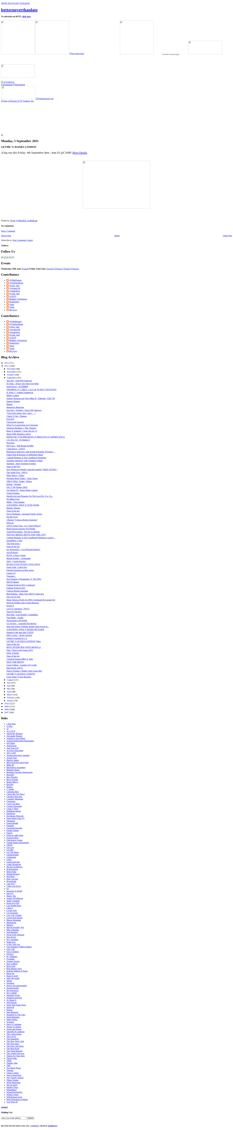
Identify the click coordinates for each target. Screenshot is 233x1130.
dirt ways (13, 310)
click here (26, 16)
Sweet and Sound (13, 1029)
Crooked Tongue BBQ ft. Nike (19, 659)
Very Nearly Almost (14, 1078)
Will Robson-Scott (14, 1097)
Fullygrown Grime (14, 840)
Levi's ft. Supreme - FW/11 (18, 609)
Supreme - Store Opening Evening (21, 463)
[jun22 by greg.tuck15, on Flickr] (66, 269)
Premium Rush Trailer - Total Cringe (22, 478)
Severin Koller (12, 988)
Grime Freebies (13, 493)
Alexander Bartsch (14, 736)
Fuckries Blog (12, 838)
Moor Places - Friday (15, 475)
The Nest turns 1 (13, 543)
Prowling (10, 443)
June (9, 686)
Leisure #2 (11, 573)
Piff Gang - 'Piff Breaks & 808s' (20, 446)
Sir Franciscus (12, 990)
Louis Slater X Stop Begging (18, 677)
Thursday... (11, 576)
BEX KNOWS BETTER (17, 763)
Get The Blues (12, 852)
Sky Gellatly (11, 993)
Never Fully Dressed (15, 935)
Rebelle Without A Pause (17, 971)
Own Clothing (12, 952)
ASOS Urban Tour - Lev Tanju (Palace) (23, 526)
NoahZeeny (14, 302)
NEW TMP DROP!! (15, 662)
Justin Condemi (13, 901)
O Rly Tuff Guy (13, 944)
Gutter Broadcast (13, 864)
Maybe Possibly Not (15, 927)
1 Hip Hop (11, 724)
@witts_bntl (14, 294)
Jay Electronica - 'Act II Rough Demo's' (23, 549)
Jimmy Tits (11, 896)
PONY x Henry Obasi (15, 555)
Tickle (13, 220)
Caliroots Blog (12, 792)
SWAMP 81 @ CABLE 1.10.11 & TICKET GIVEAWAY (31, 389)
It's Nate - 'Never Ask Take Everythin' (22, 384)
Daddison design (13, 811)
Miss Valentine (12, 930)
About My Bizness (14, 733)
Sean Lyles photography (16, 985)
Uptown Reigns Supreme (17, 591)
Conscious (10, 801)
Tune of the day (13, 511)
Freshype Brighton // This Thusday (21, 428)
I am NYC (11, 884)
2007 (6, 712)
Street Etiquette (12, 1017)
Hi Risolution (12, 869)
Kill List (9, 523)
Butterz (9, 787)
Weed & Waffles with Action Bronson (22, 603)
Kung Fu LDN (12, 903)
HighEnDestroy (13, 874)
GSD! (9, 859)
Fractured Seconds (14, 828)
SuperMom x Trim (14, 540)
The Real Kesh (12, 1048)
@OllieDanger (15, 280)
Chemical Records (14, 796)
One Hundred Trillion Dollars (19, 947)
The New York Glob (15, 1041)
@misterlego (14, 291)
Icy (7, 889)
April (9, 692)
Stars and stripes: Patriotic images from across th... (27, 626)
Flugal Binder (12, 823)
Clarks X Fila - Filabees (16, 416)
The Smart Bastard (14, 1051)
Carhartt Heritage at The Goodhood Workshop (26, 458)
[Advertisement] (20, 119)
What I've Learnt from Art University (22, 425)
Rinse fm (10, 973)
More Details (79, 152)
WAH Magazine (13, 1082)
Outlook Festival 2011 (15, 588)
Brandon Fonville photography (19, 772)
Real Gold (10, 966)
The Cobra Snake (13, 1034)
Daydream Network (14, 816)
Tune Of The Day (14, 612)
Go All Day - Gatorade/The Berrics (21, 623)
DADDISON (52, 1126)
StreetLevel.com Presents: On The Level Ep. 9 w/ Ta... (29, 496)
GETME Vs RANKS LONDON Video (23, 641)
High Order (11, 872)
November (11, 372)
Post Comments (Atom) (23, 240)
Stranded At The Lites (15, 1015)
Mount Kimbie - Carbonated (18, 558)
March (10, 695)
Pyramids (10, 959)
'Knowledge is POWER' (16, 620)
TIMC (9, 1061)
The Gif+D (11, 1036)
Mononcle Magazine (15, 407)
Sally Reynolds (12, 978)
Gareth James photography (17, 842)
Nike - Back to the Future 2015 (19, 650)
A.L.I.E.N (10, 731)
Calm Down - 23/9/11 (15, 449)
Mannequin (11, 922)
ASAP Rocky (12, 552)
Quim (11, 304)
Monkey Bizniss (13, 508)
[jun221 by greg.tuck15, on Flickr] (59, 269)
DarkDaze (10, 813)
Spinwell (10, 1007)
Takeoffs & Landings (15, 1032)
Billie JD (10, 765)
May (9, 689)
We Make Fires (12, 499)
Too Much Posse (13, 1068)
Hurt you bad (12, 879)
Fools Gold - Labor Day (16, 567)
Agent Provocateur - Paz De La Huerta (23, 532)
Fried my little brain (14, 835)
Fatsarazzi (10, 821)
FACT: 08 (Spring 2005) (17, 487)
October (10, 375)
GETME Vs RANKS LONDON (20, 674)
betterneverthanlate (19, 9)
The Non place (12, 1044)
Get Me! (10, 850)
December (11, 369)
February (11, 697)
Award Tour (11, 758)
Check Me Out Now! (15, 794)
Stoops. (9, 1010)
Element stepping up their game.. (20, 570)
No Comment (12, 939)
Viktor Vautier (12, 1080)
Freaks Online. (12, 830)
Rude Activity (12, 976)
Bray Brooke (12, 777)
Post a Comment (8, 231)
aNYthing (10, 743)
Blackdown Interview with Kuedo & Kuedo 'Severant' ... (30, 452)
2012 (6, 363)
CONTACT (35, 1126)
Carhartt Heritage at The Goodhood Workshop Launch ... (30, 538)
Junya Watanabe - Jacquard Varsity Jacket (24, 514)
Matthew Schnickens (18, 299)
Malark (9, 404)
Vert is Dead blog (13, 1075)
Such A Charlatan (13, 1024)
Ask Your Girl (12, 748)
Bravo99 (10, 775)
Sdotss (9, 981)
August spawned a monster (18, 755)
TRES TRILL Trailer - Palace (19, 481)
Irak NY (10, 893)
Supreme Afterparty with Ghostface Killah (24, 461)
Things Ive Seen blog (15, 1056)
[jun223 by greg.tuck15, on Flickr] (50, 269)
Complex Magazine (14, 799)
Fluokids (10, 826)
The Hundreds (12, 1039)
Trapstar (9, 1070)
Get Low (10, 847)
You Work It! (12, 1102)
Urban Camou (12, 1073)
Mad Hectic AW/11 (14, 668)
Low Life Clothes (14, 915)
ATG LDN (11, 753)
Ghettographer (12, 855)
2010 (6, 703)
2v (7, 729)
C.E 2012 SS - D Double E (18, 440)
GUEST (12, 296)
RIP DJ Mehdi (12, 582)
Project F (10, 606)
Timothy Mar (12, 1063)
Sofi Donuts (11, 1002)
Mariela (9, 925)
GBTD (9, 845)
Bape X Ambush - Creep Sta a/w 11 (21, 431)
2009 (6, 706)
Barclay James (12, 760)
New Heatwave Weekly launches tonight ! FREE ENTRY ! (31, 469)
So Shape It (11, 1000)
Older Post (227, 236)
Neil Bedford (12, 932)
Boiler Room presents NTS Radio (20, 529)
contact (4, 1107)
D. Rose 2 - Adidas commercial (19, 392)
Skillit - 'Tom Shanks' (15, 502)
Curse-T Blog (12, 809)
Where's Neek (12, 1095)
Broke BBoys (12, 782)
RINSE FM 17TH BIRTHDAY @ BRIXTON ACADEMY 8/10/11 (35, 437)
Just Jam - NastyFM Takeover (19, 381)
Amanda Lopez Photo (15, 738)
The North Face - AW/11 (17, 472)
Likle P (9, 908)
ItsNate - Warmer (13, 484)
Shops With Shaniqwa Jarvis (18, 434)
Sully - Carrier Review (16, 561)
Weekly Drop (12, 1087)
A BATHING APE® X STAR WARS (22, 505)
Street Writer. (12, 1019)
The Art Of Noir (13, 597)
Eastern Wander (13, 401)
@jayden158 (14, 288)
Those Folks (11, 1058)
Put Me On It (12, 517)
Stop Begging (12, 1012)
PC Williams (11, 956)
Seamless (10, 983)
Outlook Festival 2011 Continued (20, 585)
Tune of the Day (13, 466)
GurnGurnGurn (13, 862)
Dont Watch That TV (15, 818)
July (9, 683)
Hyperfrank (11, 881)
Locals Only (11, 910)
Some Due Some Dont (16, 1005)
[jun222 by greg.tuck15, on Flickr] (75, 269)
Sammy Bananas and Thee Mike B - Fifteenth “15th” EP (30, 398)
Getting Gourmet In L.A (16, 638)
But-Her (9, 784)
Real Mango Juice (14, 968)
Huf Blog (10, 876)
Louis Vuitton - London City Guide (21, 665)
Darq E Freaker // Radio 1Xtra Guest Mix (24, 671)
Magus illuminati (13, 920)
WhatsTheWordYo (14, 1092)
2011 (6, 366)
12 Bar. (9, 726)
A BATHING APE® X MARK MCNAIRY (25, 629)
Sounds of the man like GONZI (19, 632)
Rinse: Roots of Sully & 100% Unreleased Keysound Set (30, 600)
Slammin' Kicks (13, 995)
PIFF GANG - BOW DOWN (19, 635)
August (10, 680)
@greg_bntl (14, 285)
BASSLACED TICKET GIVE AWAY (23, 564)
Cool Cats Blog (13, 804)
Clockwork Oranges (15, 422)
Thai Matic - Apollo (14, 617)
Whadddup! (11, 1090)
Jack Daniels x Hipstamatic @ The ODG (23, 579)
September (11, 378)
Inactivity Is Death (14, 891)
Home (117, 236)
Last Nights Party (13, 905)
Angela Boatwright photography (20, 741)
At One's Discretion (14, 750)
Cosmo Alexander (14, 806)
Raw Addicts (12, 964)
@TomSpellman (16, 283)
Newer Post (6, 236)
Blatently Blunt (12, 770)
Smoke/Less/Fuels (14, 998)
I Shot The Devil (13, 886)
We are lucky (12, 1085)
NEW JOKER (12, 653)
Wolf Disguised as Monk (17, 1099)
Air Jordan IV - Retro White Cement (22, 490)
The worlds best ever (15, 1053)
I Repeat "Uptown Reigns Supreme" (22, 520)
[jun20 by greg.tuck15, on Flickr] (25, 269)
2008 (6, 709)
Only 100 (10, 949)
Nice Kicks (11, 937)
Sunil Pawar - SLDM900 (17, 386)
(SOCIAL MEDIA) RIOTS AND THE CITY (26, 535)
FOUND (10, 419)
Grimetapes (11, 857)
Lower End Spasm (14, 918)
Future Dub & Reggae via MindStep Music (24, 455)
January (10, 700)
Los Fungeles (12, 913)
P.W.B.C (10, 954)
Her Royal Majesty (14, 867)
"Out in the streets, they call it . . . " (21, 413)
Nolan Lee (11, 942)
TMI (8, 1065)
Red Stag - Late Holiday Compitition (22, 615)
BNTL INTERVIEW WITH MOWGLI (23, 647)
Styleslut (10, 1022)
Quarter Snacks (13, 961)
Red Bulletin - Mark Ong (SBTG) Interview (25, 594)
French (9, 833)
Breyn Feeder (12, 779)
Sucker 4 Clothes (13, 1027)
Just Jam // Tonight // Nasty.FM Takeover (24, 410)
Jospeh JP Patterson (14, 898)
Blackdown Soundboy (16, 767)
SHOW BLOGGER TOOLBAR (15, 3)
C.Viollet (10, 789)
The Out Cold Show (15, 1046)
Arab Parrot (11, 746)
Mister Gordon (12, 395)
